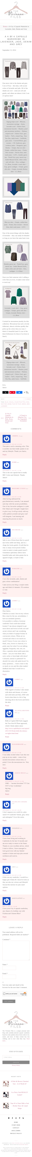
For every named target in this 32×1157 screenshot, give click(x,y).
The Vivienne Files (17, 1143)
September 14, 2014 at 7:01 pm (14, 781)
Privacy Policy (16, 1065)
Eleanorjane (18, 744)
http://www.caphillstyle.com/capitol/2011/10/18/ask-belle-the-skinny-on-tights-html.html (17, 731)
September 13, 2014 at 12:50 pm (12, 444)
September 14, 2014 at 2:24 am (12, 576)
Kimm (14, 462)
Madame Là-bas (19, 488)
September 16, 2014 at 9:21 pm (12, 875)
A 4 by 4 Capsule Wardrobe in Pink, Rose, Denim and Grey (9, 418)
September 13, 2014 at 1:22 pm (12, 470)
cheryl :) (16, 436)
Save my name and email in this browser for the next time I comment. (14, 986)
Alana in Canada (19, 801)
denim (9, 404)
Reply (5, 454)
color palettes (20, 402)
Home (5, 26)
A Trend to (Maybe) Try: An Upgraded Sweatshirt (22, 418)
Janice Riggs (20, 773)
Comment (6, 939)
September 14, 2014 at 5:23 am (12, 609)
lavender (4, 406)
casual (11, 402)
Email (5, 973)
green (24, 404)
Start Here (16, 1125)
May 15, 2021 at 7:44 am (10, 906)
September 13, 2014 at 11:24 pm (12, 538)
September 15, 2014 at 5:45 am (12, 836)
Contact (16, 1128)
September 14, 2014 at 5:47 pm (12, 752)
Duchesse (16, 529)
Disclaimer (16, 1130)
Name (5, 964)
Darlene (16, 568)
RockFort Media (23, 1144)
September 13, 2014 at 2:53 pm (12, 496)
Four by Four (16, 404)
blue (6, 402)
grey (28, 404)
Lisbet (15, 600)
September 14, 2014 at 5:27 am (14, 687)
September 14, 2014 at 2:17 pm (14, 718)
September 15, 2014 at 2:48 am (12, 810)
